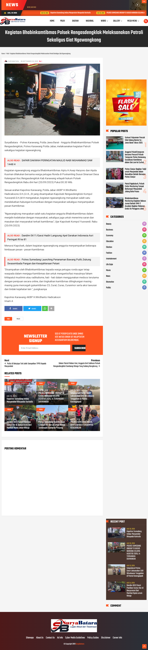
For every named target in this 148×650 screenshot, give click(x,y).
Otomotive (110, 282)
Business (109, 230)
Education (110, 241)
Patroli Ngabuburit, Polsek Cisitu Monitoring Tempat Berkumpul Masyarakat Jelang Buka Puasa (134, 188)
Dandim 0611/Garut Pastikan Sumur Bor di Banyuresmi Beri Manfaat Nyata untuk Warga (19, 425)
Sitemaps (30, 637)
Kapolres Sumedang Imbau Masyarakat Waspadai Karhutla (61, 12)
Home (52, 21)
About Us (40, 637)
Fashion (109, 253)
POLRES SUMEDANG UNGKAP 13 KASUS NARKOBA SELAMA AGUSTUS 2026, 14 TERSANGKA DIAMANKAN (51, 397)
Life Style (109, 264)
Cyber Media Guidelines (75, 637)
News (108, 276)
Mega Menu (132, 21)
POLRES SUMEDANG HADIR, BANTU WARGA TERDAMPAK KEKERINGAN (81, 425)
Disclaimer (105, 637)
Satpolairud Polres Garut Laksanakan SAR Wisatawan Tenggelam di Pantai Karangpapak (82, 397)
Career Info (117, 637)
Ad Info (60, 637)
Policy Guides (93, 637)
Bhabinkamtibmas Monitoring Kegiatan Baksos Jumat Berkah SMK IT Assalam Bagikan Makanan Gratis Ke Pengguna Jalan (135, 204)
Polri (18, 319)
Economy (109, 236)
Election (109, 247)
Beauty (108, 224)
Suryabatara (80, 644)
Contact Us (50, 637)
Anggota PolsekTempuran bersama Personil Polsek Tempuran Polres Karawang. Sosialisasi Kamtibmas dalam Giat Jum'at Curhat (135, 157)
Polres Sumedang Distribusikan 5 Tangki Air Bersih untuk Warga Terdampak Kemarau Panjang (51, 425)
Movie (108, 270)
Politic (108, 288)
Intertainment (111, 259)
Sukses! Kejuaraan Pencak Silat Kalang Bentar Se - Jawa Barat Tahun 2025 (135, 140)
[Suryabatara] (74, 631)
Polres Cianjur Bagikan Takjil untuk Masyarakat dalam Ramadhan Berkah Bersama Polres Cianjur (135, 173)
